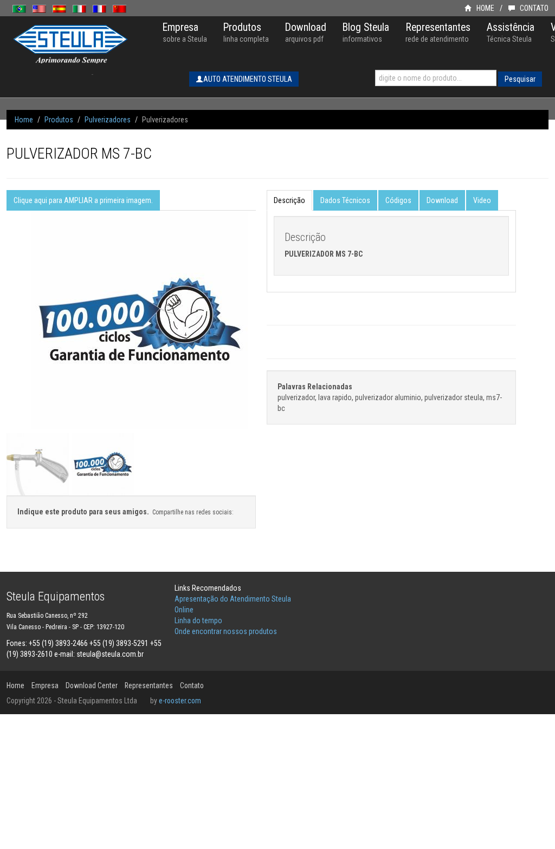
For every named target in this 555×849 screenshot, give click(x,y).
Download (442, 200)
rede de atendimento (437, 32)
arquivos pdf (305, 32)
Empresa (45, 685)
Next (250, 342)
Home (24, 119)
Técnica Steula (510, 32)
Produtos (58, 119)
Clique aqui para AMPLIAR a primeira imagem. (83, 200)
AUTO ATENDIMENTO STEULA (247, 79)
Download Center (92, 685)
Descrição (289, 200)
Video (482, 200)
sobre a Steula (185, 32)
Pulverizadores (108, 119)
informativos (366, 32)
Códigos (398, 200)
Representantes (149, 685)
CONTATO (533, 8)
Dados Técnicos (345, 200)
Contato (192, 685)
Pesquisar (520, 79)
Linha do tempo (198, 620)
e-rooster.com (180, 700)
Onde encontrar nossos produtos (226, 631)
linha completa (246, 32)
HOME (484, 8)
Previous (12, 342)
